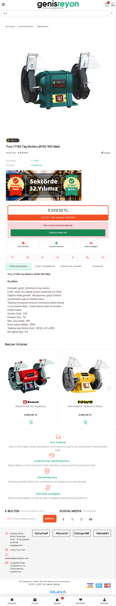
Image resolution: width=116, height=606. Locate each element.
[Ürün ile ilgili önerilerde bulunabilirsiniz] (103, 257)
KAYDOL (50, 518)
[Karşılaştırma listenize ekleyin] (58, 257)
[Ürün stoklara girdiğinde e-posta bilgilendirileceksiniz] (73, 257)
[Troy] (58, 140)
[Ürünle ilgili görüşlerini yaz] (43, 257)
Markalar (102, 533)
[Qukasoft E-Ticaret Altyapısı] (58, 593)
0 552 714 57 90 (17, 550)
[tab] (18, 266)
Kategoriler (81, 533)
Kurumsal (41, 533)
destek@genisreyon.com (17, 558)
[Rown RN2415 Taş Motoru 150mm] (85, 375)
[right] (109, 389)
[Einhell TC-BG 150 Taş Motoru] (31, 375)
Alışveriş (61, 533)
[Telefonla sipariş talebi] (88, 257)
